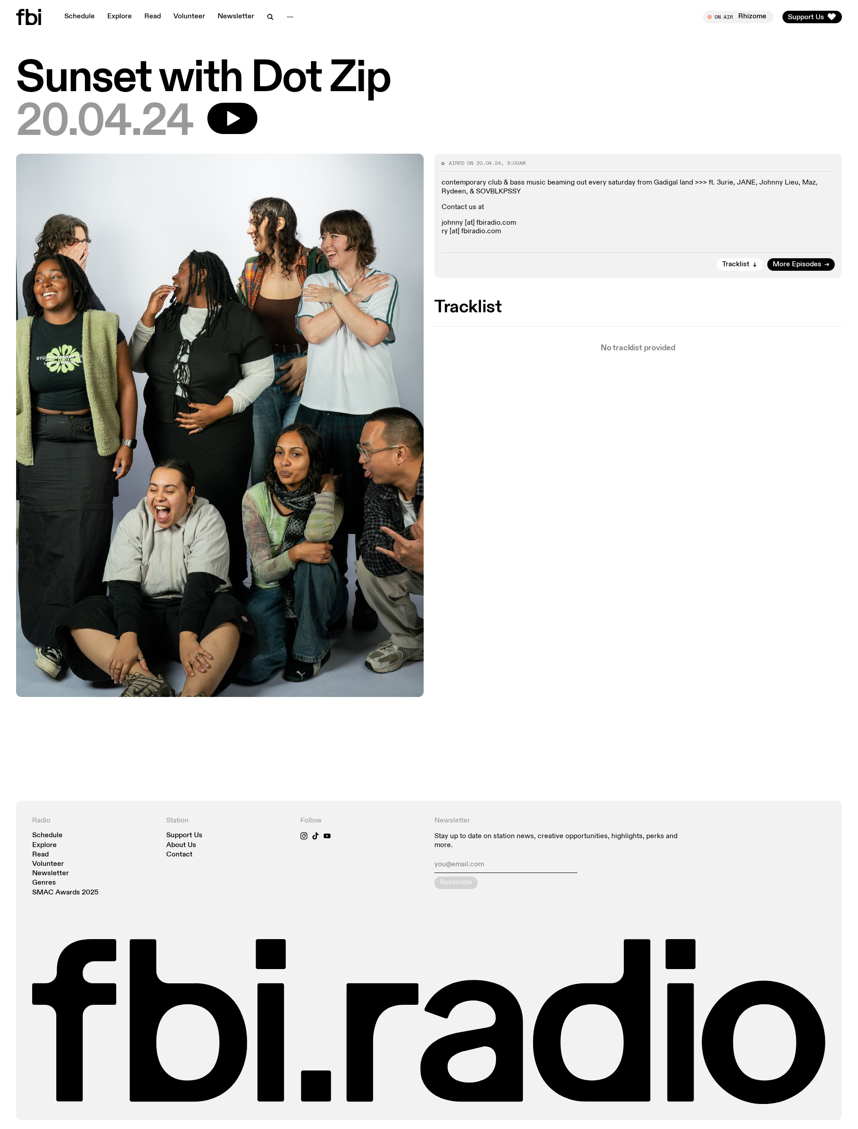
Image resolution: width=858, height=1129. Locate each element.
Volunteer (189, 16)
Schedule (79, 16)
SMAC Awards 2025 (65, 893)
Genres (44, 883)
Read (152, 16)
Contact (179, 855)
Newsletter (236, 16)
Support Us (184, 835)
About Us (181, 845)
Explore (119, 16)
